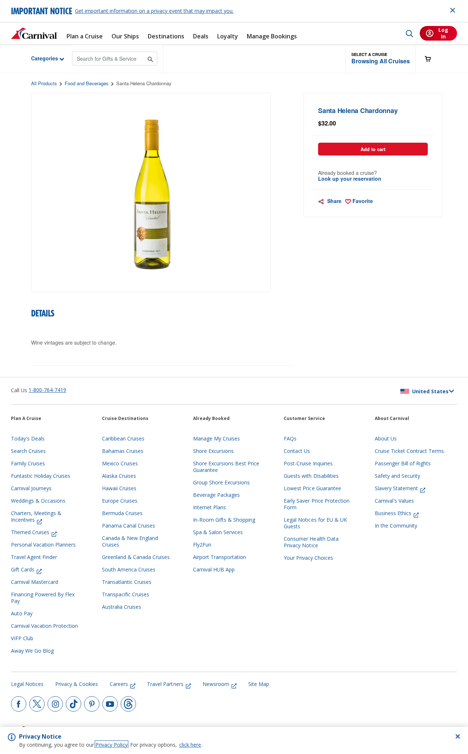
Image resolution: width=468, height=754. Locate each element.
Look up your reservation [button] (349, 178)
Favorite (362, 201)
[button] (380, 58)
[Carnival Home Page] (34, 33)
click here (190, 744)
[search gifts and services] (150, 58)
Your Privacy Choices (308, 558)
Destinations (166, 36)
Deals (200, 36)
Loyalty (227, 36)
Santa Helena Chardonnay (143, 83)
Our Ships (125, 36)
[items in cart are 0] (431, 59)
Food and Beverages (87, 83)
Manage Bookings (272, 36)
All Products (44, 83)
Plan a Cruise (85, 36)
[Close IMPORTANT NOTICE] (452, 10)
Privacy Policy (111, 744)
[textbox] (373, 123)
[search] (409, 33)
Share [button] (333, 201)
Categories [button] (39, 58)
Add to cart (373, 149)
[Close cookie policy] (458, 736)
